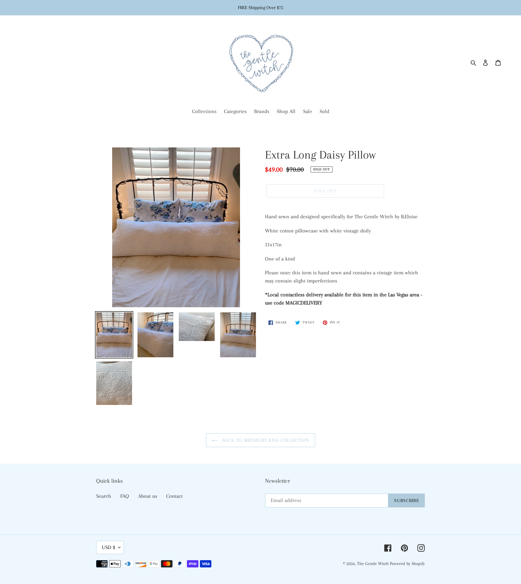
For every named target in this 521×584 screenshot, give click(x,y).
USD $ (108, 547)
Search (103, 496)
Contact (174, 496)
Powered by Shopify (407, 563)
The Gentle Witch (373, 563)
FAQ (124, 496)
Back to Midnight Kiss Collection (265, 440)
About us (147, 496)
